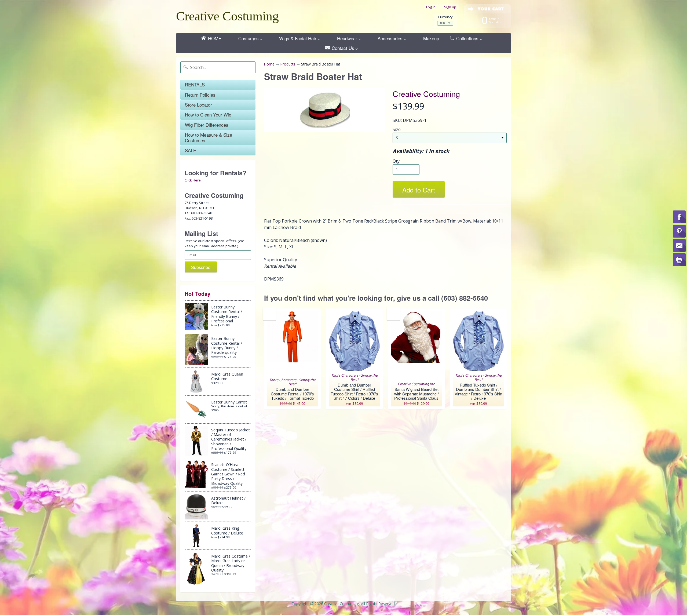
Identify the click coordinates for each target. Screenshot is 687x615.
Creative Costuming (227, 16)
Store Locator (198, 104)
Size (397, 129)
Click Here (193, 180)
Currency (445, 17)
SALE (190, 150)
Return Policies (200, 94)
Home (269, 64)
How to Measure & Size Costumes (208, 137)
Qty (396, 161)
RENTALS (195, 84)
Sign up (450, 7)
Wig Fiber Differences (206, 124)
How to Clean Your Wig (208, 114)
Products (287, 64)
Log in (431, 7)
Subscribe (200, 267)
